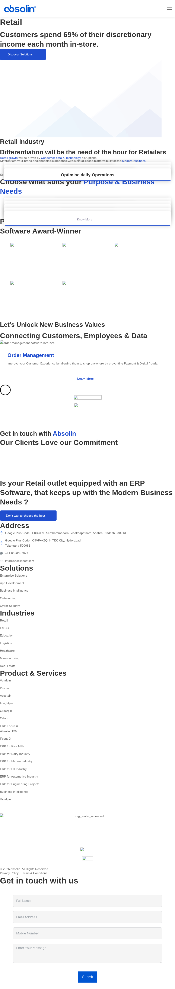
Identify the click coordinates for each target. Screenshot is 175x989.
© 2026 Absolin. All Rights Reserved (24, 868)
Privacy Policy (9, 873)
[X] (22, 810)
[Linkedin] (158, 8)
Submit (87, 977)
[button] (23, 54)
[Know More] (87, 215)
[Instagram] (150, 8)
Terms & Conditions (34, 873)
